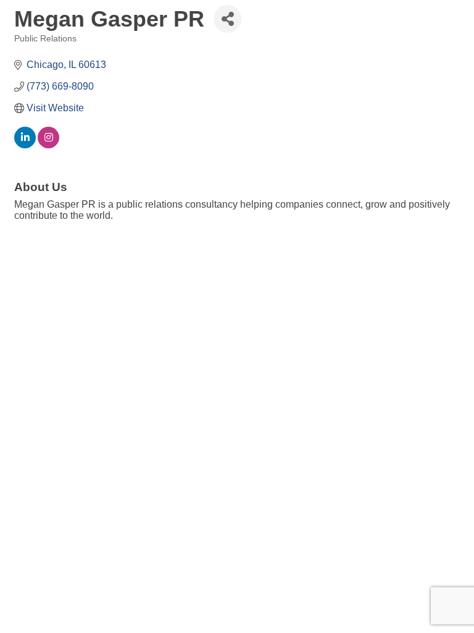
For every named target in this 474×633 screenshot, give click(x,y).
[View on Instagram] (48, 145)
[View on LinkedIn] (25, 145)
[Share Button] (227, 19)
